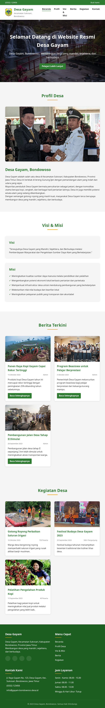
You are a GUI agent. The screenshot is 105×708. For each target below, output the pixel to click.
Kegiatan (84, 9)
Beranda (46, 9)
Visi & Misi (60, 650)
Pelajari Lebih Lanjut (52, 66)
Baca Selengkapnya (20, 395)
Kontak (96, 9)
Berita (73, 9)
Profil (57, 9)
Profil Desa (60, 646)
